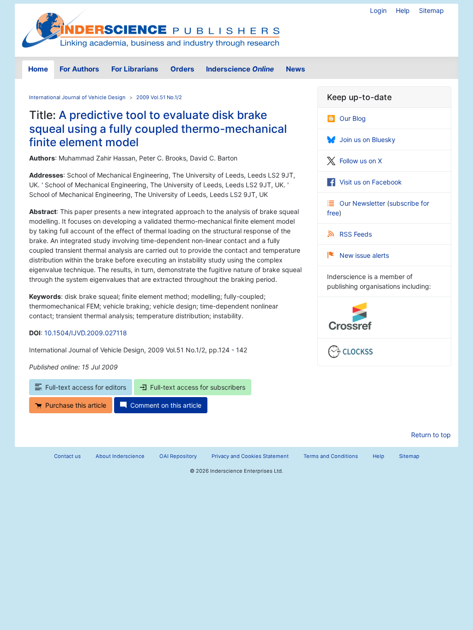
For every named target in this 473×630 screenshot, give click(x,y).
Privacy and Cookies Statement (250, 456)
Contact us (67, 456)
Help (403, 10)
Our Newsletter (363, 203)
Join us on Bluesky (367, 139)
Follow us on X (361, 161)
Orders (182, 69)
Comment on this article (165, 405)
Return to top (431, 435)
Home (38, 69)
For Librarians (134, 69)
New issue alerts (364, 255)
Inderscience (240, 69)
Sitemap (431, 10)
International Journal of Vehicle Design (77, 97)
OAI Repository (178, 456)
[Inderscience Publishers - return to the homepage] (150, 26)
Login (378, 10)
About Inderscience (120, 456)
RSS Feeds (356, 234)
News (295, 69)
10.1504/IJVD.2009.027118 (85, 333)
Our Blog (353, 118)
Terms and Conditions (330, 456)
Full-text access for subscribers (197, 387)
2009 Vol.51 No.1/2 (159, 97)
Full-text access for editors (85, 387)
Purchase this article (75, 405)
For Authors (79, 69)
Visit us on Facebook (371, 182)
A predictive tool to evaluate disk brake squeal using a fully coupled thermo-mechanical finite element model (158, 128)
